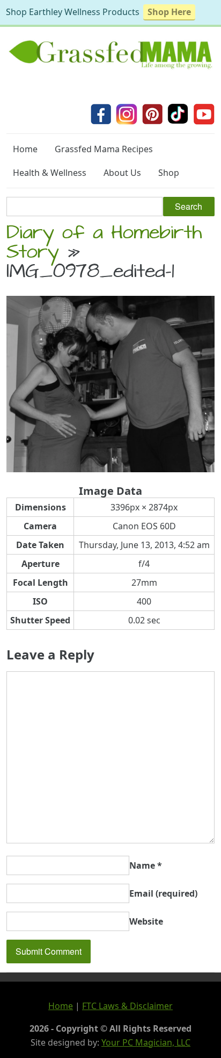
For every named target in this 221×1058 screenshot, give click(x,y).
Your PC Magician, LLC (145, 1042)
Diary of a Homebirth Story (104, 244)
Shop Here (169, 12)
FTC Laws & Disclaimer (127, 1006)
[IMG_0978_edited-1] (110, 469)
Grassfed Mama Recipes (104, 149)
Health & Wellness (49, 173)
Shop (168, 173)
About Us (122, 173)
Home (25, 149)
